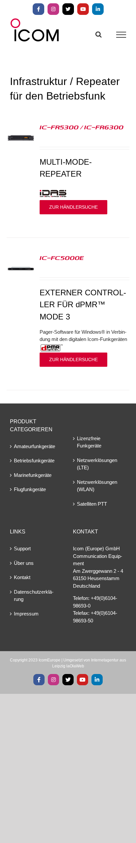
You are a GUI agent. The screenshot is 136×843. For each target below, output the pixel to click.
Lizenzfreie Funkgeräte (89, 442)
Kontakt (22, 577)
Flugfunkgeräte (30, 489)
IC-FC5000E (62, 257)
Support (22, 548)
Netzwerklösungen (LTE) (97, 464)
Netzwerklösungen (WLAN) (97, 485)
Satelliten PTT (92, 504)
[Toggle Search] (98, 34)
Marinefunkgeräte (32, 475)
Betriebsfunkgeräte (34, 460)
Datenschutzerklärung (33, 595)
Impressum (26, 613)
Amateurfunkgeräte (34, 446)
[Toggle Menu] (121, 35)
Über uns (24, 563)
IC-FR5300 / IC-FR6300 (81, 127)
